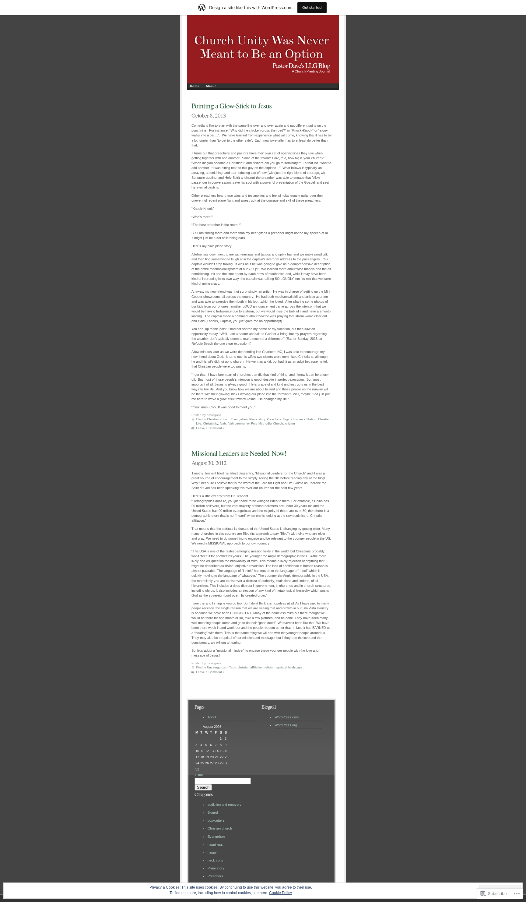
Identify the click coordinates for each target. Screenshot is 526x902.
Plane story (257, 419)
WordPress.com (287, 717)
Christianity (210, 423)
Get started (312, 7)
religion (290, 423)
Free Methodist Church (267, 423)
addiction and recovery (224, 804)
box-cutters (216, 820)
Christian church (218, 419)
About (211, 86)
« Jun (199, 775)
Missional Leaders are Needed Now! (238, 453)
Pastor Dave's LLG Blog (301, 65)
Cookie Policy (280, 893)
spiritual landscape (289, 667)
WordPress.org (286, 725)
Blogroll (213, 812)
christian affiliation (303, 419)
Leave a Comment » (210, 428)
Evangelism (239, 419)
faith (223, 423)
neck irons (215, 860)
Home (195, 86)
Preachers (274, 419)
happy (212, 852)
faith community (238, 423)
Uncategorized (217, 667)
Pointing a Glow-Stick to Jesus (231, 106)
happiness (215, 844)
